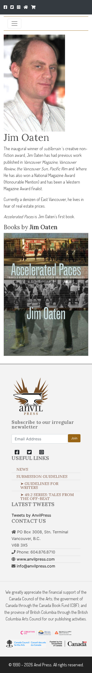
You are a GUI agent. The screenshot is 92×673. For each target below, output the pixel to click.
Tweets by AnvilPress (31, 515)
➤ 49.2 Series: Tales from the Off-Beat (47, 496)
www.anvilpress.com (36, 559)
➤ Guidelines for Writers (39, 485)
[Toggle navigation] (14, 23)
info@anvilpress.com (36, 566)
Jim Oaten (43, 227)
